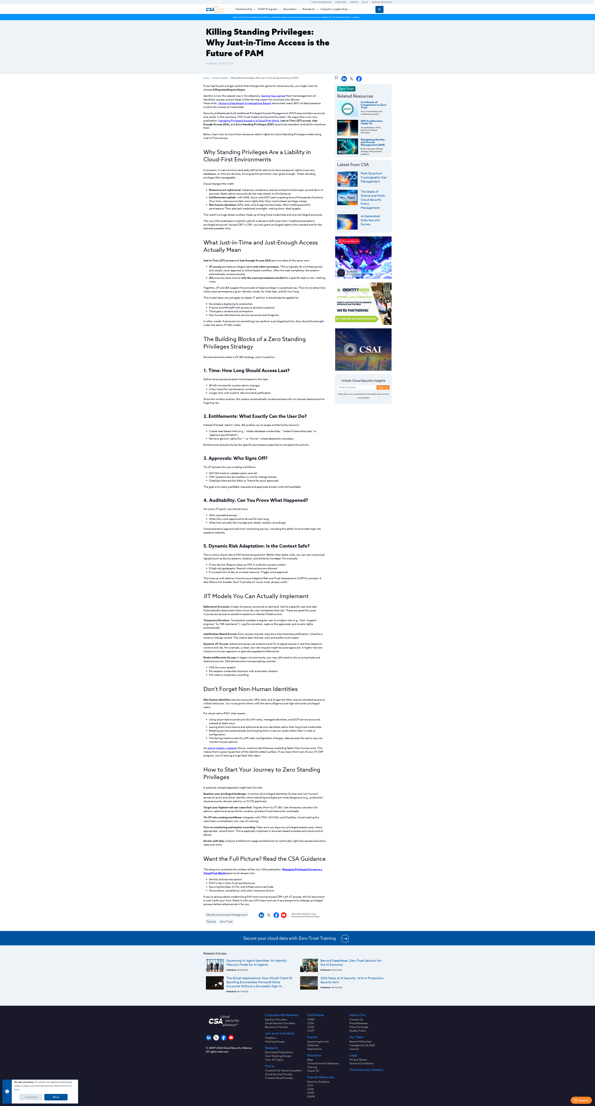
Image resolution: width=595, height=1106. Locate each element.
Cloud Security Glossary (366, 1070)
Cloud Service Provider (279, 1074)
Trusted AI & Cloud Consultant (283, 1071)
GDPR (311, 1097)
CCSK (310, 1023)
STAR (310, 1093)
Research (271, 1048)
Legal (353, 1055)
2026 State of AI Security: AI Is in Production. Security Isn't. (352, 980)
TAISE (310, 1020)
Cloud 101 (313, 1071)
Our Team (356, 1037)
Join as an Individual (279, 1033)
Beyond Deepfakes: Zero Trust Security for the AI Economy (350, 962)
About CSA (357, 1015)
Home (206, 77)
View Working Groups (278, 1056)
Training (312, 1067)
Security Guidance (318, 1082)
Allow (56, 1097)
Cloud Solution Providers (280, 1023)
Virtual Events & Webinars (323, 1063)
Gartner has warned (273, 96)
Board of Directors (360, 1042)
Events (354, 2)
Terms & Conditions (361, 1063)
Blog (365, 2)
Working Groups (275, 1042)
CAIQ (310, 1089)
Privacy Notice (358, 1060)
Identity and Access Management (226, 915)
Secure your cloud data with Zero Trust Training (289, 938)
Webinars (313, 1045)
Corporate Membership (281, 1015)
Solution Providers (276, 1020)
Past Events (314, 1049)
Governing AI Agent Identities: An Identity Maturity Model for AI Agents (256, 962)
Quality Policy (357, 1031)
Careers (354, 1049)
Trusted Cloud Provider (279, 1078)
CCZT (310, 1031)
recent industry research (222, 748)
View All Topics (274, 1060)
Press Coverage (358, 1027)
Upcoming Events (318, 1042)
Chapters (340, 2)
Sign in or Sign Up (382, 2)
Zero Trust (226, 922)
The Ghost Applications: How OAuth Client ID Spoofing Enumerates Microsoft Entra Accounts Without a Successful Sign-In (259, 982)
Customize (31, 1097)
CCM (310, 1085)
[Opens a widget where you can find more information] (581, 1100)
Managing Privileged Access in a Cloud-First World (248, 121)
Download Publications (279, 1052)
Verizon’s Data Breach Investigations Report (244, 103)
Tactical (211, 922)
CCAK (311, 1027)
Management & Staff (362, 1045)
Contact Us (356, 1020)
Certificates (315, 1015)
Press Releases (358, 1023)
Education (314, 1055)
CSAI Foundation (321, 2)
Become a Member (276, 1027)
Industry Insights (220, 77)
